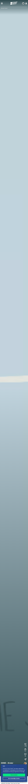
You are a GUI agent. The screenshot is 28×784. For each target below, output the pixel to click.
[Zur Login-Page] (26, 3)
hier (23, 771)
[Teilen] (25, 759)
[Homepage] (14, 3)
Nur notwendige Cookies (14, 778)
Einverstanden (14, 775)
